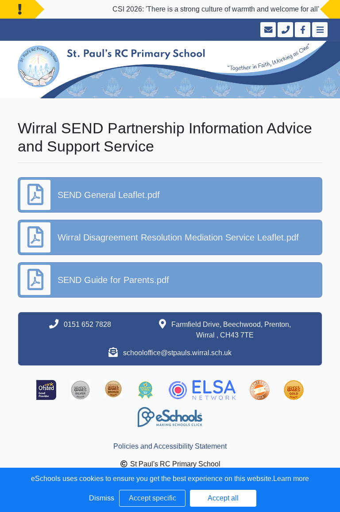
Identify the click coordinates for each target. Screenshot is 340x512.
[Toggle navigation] (319, 29)
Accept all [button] (223, 498)
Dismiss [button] (101, 498)
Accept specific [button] (152, 498)
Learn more (291, 478)
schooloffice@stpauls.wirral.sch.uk (177, 353)
